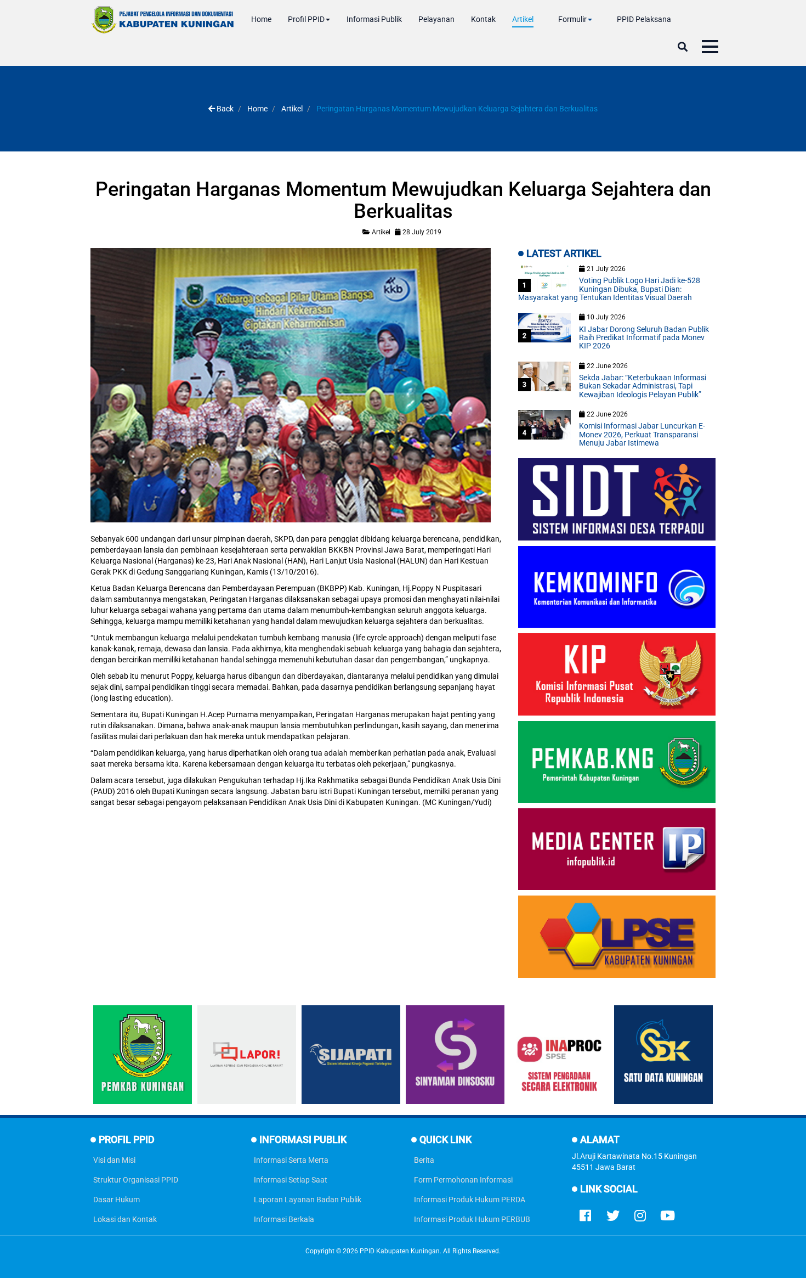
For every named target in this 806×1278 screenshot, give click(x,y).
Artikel (522, 19)
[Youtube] (668, 1213)
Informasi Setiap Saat (290, 1179)
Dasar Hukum (116, 1199)
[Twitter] (613, 1213)
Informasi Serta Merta (291, 1160)
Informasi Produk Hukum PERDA (469, 1199)
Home (261, 19)
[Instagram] (640, 1213)
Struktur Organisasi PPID (135, 1179)
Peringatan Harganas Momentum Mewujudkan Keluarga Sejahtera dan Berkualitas (403, 200)
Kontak (483, 19)
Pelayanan (436, 19)
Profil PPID (306, 19)
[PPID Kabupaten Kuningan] (162, 20)
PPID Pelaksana (644, 19)
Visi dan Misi (114, 1160)
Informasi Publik (374, 19)
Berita (424, 1160)
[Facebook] (586, 1213)
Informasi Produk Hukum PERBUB (472, 1219)
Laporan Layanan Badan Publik (307, 1199)
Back (224, 108)
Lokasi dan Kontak (125, 1219)
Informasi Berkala (284, 1219)
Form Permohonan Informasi (463, 1179)
